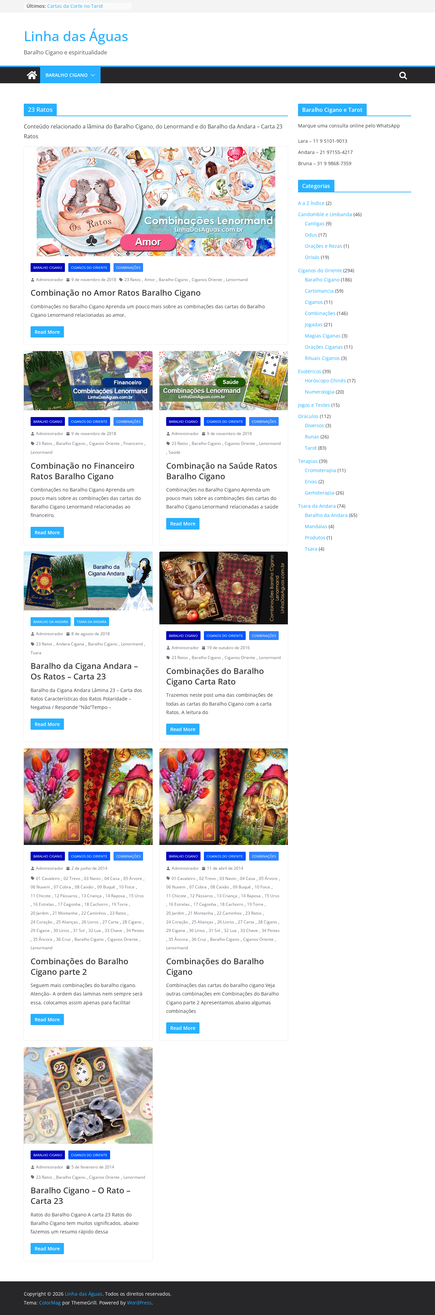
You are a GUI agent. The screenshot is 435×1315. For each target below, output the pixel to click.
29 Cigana (40, 930)
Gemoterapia (319, 492)
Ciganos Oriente (207, 279)
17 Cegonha (69, 904)
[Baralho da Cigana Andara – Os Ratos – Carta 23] (88, 581)
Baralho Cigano (67, 75)
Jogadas (314, 324)
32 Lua (94, 930)
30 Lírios (61, 930)
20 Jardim (40, 913)
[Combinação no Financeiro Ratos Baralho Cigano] (88, 380)
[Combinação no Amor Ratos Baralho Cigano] (156, 201)
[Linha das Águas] (32, 75)
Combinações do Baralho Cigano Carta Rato (215, 676)
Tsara (36, 653)
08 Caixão (84, 887)
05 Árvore (132, 878)
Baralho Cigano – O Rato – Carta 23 (80, 1195)
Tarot (311, 448)
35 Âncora (42, 939)
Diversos (314, 425)
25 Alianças (67, 922)
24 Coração (41, 922)
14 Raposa (115, 896)
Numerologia (319, 391)
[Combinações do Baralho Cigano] (223, 796)
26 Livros (90, 922)
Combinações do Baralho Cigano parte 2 (79, 966)
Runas (312, 436)
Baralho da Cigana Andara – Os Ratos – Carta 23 (84, 671)
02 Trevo (72, 878)
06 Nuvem (40, 887)
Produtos (315, 537)
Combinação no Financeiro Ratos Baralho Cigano (83, 471)
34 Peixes (135, 930)
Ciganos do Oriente (89, 267)
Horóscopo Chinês (325, 380)
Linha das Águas (76, 36)
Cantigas (315, 223)
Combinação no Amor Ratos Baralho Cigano (116, 292)
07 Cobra (62, 887)
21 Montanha (64, 913)
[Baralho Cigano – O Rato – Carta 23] (88, 1095)
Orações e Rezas (323, 246)
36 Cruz (63, 939)
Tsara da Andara (91, 621)
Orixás (312, 257)
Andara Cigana (70, 644)
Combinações (128, 267)
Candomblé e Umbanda (325, 214)
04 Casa (112, 878)
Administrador (49, 279)
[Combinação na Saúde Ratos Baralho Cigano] (223, 380)
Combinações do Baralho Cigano (215, 966)
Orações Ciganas (324, 347)
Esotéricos (309, 371)
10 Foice (127, 887)
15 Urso (136, 896)
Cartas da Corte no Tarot (75, 6)
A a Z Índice (311, 203)
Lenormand (237, 279)
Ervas (311, 481)
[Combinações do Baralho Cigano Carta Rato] (223, 588)
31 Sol (79, 930)
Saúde (174, 452)
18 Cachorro (96, 904)
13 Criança (91, 896)
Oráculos (308, 416)
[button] (91, 75)
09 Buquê (106, 887)
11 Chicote (41, 896)
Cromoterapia (320, 470)
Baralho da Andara (50, 621)
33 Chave (113, 930)
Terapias (308, 461)
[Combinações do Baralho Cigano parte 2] (88, 796)
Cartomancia (319, 291)
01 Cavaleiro (48, 878)
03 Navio (92, 878)
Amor (149, 279)
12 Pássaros (65, 896)
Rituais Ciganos (322, 358)
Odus (311, 234)
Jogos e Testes (314, 405)
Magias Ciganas (323, 335)
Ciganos (314, 302)
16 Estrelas (43, 904)
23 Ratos (132, 279)
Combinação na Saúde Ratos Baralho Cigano (221, 471)
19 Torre (119, 904)
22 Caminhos (93, 913)
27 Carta (110, 922)
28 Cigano (131, 922)
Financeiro (133, 443)
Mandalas (316, 526)
